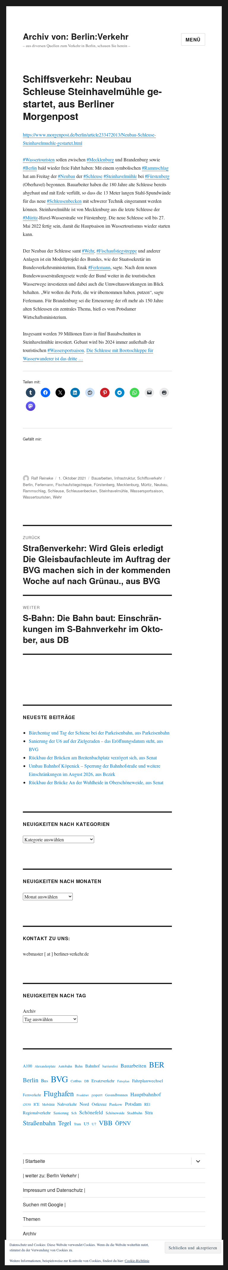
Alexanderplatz (45, 1066)
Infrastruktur (124, 478)
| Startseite (34, 1161)
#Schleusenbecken (64, 201)
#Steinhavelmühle (120, 176)
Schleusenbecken (81, 490)
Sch (74, 1113)
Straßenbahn (39, 1122)
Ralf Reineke (42, 478)
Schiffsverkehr (149, 478)
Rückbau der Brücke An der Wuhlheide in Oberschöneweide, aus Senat (96, 782)
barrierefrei (110, 1066)
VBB (106, 1122)
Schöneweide (115, 1112)
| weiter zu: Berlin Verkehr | (51, 1175)
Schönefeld (91, 1112)
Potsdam (133, 1104)
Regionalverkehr (37, 1112)
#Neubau (66, 176)
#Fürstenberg (157, 176)
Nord (84, 1104)
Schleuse (56, 490)
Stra (149, 1112)
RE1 (147, 1104)
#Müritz (30, 217)
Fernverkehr (32, 1094)
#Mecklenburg (100, 159)
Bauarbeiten (101, 478)
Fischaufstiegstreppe (73, 484)
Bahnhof (92, 1066)
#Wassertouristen (39, 159)
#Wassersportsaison (66, 350)
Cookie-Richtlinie (137, 1260)
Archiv (29, 1011)
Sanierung (61, 1112)
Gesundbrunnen (116, 1094)
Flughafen (59, 1093)
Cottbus (76, 1080)
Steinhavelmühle (113, 490)
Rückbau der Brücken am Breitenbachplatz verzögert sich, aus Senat (93, 757)
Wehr (57, 497)
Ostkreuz (99, 1104)
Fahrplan (123, 1081)
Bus (44, 1080)
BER (156, 1064)
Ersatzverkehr (103, 1080)
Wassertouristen (36, 497)
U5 (86, 1123)
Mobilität (48, 1104)
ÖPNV (123, 1123)
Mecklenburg (128, 484)
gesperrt (96, 1095)
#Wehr (88, 250)
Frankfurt (83, 1095)
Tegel (64, 1123)
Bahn (79, 1066)
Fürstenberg (104, 484)
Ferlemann (44, 484)
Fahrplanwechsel (147, 1080)
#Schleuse (92, 176)
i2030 (27, 1104)
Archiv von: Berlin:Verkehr (76, 36)
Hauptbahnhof (145, 1094)
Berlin (28, 484)
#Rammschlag (155, 168)
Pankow (115, 1104)
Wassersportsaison (146, 490)
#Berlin (30, 168)
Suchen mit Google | (44, 1204)
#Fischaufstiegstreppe (116, 250)
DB (86, 1081)
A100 (27, 1066)
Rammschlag (34, 490)
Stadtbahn (134, 1112)
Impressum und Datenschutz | (54, 1190)
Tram (77, 1124)
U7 (94, 1123)
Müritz (146, 484)
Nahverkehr (67, 1104)
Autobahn (65, 1066)
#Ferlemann (99, 267)
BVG (59, 1079)
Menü (193, 39)
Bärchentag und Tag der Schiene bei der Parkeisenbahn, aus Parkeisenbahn (99, 732)
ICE (36, 1104)
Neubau (160, 484)
